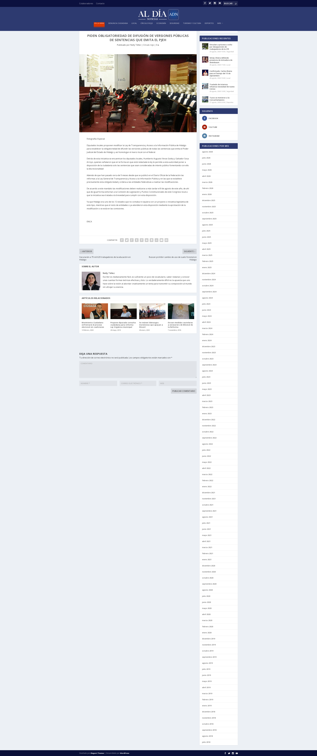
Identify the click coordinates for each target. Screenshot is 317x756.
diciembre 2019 (208, 638)
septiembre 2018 (209, 730)
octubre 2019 (207, 651)
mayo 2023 (206, 389)
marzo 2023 (207, 401)
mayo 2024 (206, 316)
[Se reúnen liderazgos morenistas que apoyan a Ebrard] (152, 311)
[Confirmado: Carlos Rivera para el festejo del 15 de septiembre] (205, 73)
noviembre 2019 (209, 645)
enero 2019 (206, 705)
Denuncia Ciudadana (118, 23)
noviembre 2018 (209, 718)
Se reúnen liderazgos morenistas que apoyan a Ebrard (151, 324)
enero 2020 (206, 632)
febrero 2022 (207, 480)
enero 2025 (206, 267)
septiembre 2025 (209, 218)
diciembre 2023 (208, 346)
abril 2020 (206, 614)
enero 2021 (206, 559)
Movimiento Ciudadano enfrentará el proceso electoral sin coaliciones (93, 324)
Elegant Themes (97, 753)
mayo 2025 (206, 243)
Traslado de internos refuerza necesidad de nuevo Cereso (222, 86)
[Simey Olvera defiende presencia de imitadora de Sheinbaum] (205, 59)
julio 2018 (206, 742)
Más (219, 23)
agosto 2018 (207, 736)
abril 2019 (206, 687)
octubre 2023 (207, 359)
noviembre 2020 (209, 572)
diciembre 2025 (208, 200)
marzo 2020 (207, 620)
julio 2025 (206, 231)
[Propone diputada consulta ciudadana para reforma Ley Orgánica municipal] (123, 311)
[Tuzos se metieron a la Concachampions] (205, 99)
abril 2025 (206, 249)
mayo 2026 (206, 170)
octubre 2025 (207, 212)
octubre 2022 (207, 432)
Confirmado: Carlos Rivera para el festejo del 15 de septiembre (221, 73)
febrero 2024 (207, 334)
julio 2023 (206, 377)
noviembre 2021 (209, 498)
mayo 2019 (206, 681)
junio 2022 (206, 456)
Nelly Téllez (135, 45)
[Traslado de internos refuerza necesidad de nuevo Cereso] (205, 86)
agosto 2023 (207, 371)
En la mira (99, 23)
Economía (161, 23)
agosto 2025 (207, 225)
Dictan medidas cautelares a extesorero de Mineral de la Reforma (180, 324)
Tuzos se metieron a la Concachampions (219, 98)
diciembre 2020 (208, 565)
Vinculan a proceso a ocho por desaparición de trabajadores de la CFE (221, 46)
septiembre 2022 (209, 438)
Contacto (100, 3)
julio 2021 (206, 523)
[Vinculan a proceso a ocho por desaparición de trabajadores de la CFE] (205, 46)
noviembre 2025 (209, 206)
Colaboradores (86, 3)
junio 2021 (206, 529)
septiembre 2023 (209, 365)
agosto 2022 (207, 444)
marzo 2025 (207, 255)
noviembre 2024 (209, 279)
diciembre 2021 (208, 492)
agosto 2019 (207, 663)
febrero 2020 (207, 626)
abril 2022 (206, 468)
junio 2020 (206, 602)
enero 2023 (206, 413)
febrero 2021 (207, 553)
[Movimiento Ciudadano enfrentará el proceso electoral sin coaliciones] (95, 311)
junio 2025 (206, 237)
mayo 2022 (206, 462)
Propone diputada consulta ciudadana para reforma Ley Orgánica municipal (123, 324)
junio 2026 (206, 164)
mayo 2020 (206, 608)
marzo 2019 (207, 693)
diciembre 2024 (208, 273)
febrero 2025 (207, 261)
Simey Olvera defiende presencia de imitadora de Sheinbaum (221, 60)
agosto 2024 (207, 298)
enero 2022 (206, 486)
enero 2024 (206, 340)
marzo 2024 (207, 328)
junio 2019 (206, 675)
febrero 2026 (207, 188)
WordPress (124, 753)
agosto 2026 (207, 152)
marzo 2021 (207, 547)
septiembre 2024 (209, 291)
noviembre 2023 (209, 352)
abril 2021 (206, 541)
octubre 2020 (207, 578)
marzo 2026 (207, 182)
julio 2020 (206, 596)
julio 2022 (206, 450)
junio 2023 (206, 383)
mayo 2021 (206, 535)
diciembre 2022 (208, 419)
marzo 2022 (207, 474)
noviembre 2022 (209, 425)
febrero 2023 (207, 407)
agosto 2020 (207, 590)
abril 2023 (206, 395)
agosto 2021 (207, 517)
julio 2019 (206, 669)
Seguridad (174, 23)
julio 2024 (206, 304)
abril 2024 (206, 322)
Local (134, 23)
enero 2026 (206, 194)
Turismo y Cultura (192, 23)
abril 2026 (206, 176)
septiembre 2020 (209, 584)
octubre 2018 (207, 724)
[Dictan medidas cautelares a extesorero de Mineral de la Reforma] (181, 311)
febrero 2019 (207, 699)
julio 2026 (206, 158)
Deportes (209, 23)
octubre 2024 (207, 285)
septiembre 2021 (209, 511)
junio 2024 (206, 310)
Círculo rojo (147, 23)
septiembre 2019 (209, 657)
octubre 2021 (207, 505)
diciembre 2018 (208, 711)
